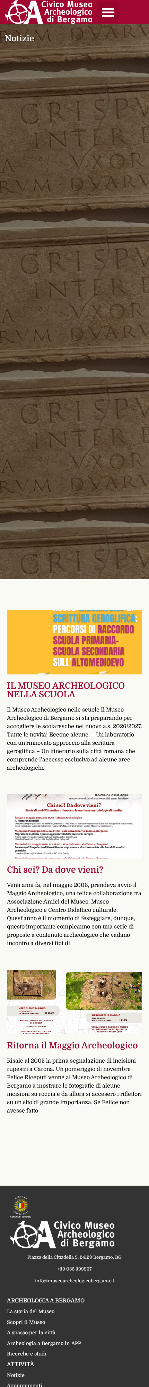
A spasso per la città (31, 1332)
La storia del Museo (30, 1311)
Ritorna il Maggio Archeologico (72, 1045)
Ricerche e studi (26, 1354)
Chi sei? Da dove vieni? (55, 870)
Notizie (16, 1375)
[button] (108, 12)
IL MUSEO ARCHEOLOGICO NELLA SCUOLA (66, 690)
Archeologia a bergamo (46, 1301)
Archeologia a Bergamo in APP (44, 1343)
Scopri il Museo (26, 1322)
